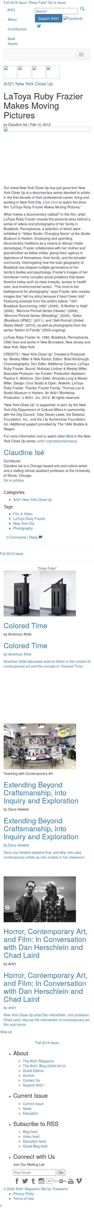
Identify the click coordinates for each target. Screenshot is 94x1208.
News (27, 1108)
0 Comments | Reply (23, 537)
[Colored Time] (40, 593)
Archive (28, 1075)
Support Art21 (48, 18)
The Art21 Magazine (38, 1060)
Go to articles (14, 480)
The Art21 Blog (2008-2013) (44, 1065)
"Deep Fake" (37, 2)
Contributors (17, 29)
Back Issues (13, 41)
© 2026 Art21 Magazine (22, 1188)
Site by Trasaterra (54, 1188)
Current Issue (33, 1103)
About (12, 19)
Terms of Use (23, 1198)
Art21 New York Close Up (28, 83)
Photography (23, 528)
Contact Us (31, 1080)
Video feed (31, 1136)
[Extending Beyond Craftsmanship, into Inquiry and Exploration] (40, 746)
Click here (50, 202)
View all (6, 1031)
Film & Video (23, 513)
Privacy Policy (23, 1193)
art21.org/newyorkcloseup (57, 440)
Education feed (34, 1141)
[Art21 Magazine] (33, 54)
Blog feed (30, 1131)
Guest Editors (33, 1070)
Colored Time (25, 625)
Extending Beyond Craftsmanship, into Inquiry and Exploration (41, 792)
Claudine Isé (24, 452)
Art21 (11, 9)
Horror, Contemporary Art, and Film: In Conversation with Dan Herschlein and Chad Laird (45, 943)
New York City (23, 523)
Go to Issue (57, 2)
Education (30, 1113)
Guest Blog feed (35, 1146)
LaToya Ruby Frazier (29, 518)
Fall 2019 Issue (15, 2)
